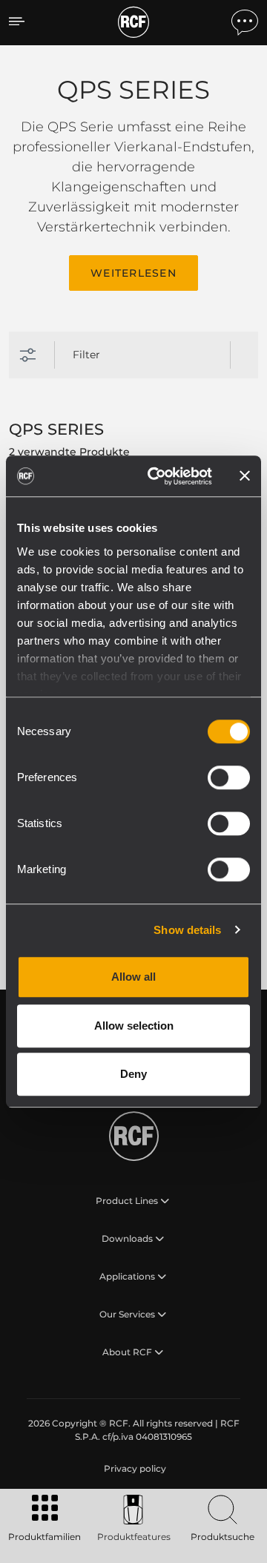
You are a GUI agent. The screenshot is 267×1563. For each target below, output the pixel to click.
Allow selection (134, 1025)
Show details (187, 930)
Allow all (133, 976)
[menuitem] (133, 1468)
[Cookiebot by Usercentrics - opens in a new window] (156, 476)
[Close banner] (245, 476)
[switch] (229, 777)
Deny (133, 1073)
